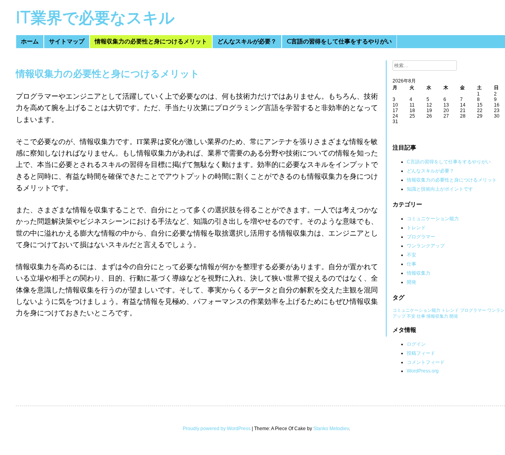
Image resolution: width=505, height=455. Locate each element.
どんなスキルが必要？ (247, 41)
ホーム (30, 41)
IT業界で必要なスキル (95, 18)
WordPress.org (423, 371)
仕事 (411, 264)
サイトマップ (66, 41)
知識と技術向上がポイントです (440, 189)
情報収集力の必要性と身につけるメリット (151, 41)
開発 (411, 282)
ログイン (416, 344)
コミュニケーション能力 (433, 218)
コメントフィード (426, 362)
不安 (411, 255)
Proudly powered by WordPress (217, 428)
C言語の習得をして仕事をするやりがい (339, 41)
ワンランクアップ (426, 246)
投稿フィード (421, 353)
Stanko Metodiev (331, 428)
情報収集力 (418, 273)
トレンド (416, 227)
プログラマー (421, 237)
